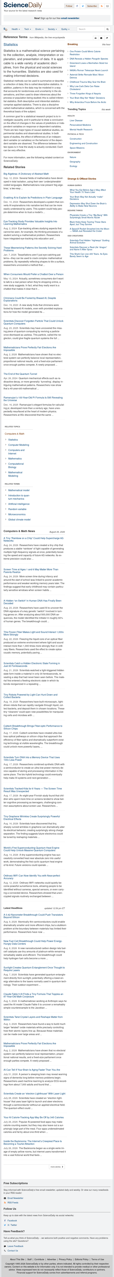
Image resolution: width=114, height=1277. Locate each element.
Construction (76, 138)
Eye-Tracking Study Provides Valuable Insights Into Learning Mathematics (30, 223)
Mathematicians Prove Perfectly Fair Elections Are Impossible (30, 349)
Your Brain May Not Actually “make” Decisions (86, 197)
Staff (29, 1259)
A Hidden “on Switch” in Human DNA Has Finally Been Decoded (32, 602)
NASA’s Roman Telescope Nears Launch (89, 70)
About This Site (17, 1259)
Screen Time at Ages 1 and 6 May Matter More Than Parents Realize (31, 571)
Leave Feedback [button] (15, 1246)
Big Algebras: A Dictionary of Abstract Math (26, 173)
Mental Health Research (81, 129)
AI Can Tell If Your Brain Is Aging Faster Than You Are (32, 1069)
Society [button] (51, 29)
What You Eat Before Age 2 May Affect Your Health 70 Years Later (88, 191)
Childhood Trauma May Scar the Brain (88, 81)
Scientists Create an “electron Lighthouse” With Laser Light (34, 1093)
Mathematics (15, 458)
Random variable (17, 509)
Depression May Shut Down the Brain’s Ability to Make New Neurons (88, 204)
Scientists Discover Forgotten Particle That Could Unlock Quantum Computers (33, 322)
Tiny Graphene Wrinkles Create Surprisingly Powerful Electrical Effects (32, 818)
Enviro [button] (38, 29)
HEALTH (71, 115)
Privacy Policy (65, 1259)
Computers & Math (14, 433)
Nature (73, 157)
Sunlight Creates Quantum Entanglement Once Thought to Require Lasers (34, 969)
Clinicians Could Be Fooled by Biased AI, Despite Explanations (30, 299)
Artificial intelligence (19, 504)
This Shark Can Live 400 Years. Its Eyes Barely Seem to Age (88, 255)
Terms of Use (97, 1259)
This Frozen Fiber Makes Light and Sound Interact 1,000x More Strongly (34, 633)
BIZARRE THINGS (75, 210)
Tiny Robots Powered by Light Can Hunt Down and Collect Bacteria (30, 696)
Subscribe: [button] (92, 5)
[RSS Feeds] (102, 6)
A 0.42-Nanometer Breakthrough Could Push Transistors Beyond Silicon (33, 916)
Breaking (73, 44)
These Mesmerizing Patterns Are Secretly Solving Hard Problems (33, 249)
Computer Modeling (18, 444)
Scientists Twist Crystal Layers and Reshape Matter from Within (33, 1018)
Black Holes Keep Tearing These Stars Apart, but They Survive (88, 223)
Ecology (73, 166)
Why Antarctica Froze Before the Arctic (88, 102)
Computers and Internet (16, 451)
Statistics (13, 439)
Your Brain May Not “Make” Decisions (87, 97)
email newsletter (70, 18)
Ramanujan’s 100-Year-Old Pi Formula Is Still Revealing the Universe (33, 399)
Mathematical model (19, 490)
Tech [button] (27, 29)
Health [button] (15, 29)
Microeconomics (17, 514)
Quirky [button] (64, 29)
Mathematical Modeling (15, 474)
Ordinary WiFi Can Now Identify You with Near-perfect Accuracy (32, 877)
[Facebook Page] (77, 6)
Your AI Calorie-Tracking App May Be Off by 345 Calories (34, 1117)
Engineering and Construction (84, 143)
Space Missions (77, 147)
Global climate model (19, 519)
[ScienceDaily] (23, 5)
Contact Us (13, 1250)
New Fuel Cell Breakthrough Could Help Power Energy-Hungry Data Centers (33, 942)
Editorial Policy (81, 1259)
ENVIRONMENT (74, 152)
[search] (107, 29)
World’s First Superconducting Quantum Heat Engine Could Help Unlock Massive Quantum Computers (31, 849)
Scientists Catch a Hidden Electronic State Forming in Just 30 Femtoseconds (32, 664)
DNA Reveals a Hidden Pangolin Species (89, 58)
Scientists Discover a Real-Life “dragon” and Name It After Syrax (88, 248)
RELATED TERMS (12, 484)
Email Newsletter (15, 1198)
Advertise (51, 1259)
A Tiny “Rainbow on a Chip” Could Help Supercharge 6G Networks (33, 539)
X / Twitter (12, 1224)
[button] (96, 38)
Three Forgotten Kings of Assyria (85, 93)
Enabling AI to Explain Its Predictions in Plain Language (33, 197)
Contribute (39, 1259)
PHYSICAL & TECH (76, 134)
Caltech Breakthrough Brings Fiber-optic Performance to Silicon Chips (33, 727)
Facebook (12, 1220)
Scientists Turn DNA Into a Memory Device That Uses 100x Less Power (32, 759)
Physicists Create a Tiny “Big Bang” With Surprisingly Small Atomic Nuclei (89, 216)
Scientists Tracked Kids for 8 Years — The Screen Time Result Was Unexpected (33, 790)
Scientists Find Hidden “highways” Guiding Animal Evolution (89, 241)
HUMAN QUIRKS (75, 185)
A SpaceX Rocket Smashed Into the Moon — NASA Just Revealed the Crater (89, 229)
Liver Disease (76, 120)
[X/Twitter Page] (83, 6)
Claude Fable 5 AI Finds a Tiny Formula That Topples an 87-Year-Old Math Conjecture (33, 995)
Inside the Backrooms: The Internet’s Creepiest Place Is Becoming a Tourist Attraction (33, 1142)
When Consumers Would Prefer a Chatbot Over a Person (34, 274)
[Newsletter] (107, 6)
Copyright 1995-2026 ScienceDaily (21, 1263)
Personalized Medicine (80, 124)
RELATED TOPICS (12, 426)
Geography (75, 161)
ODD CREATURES (75, 235)
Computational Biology (16, 465)
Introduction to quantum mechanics (19, 497)
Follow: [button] (69, 5)
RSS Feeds (13, 1202)
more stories (56, 1166)
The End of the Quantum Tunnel (20, 374)
